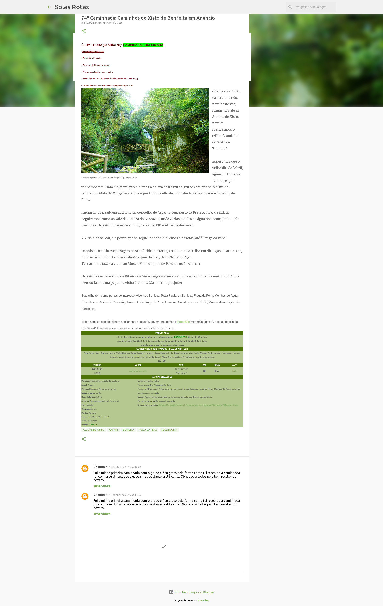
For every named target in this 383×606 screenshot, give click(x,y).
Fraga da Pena (148, 429)
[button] (83, 31)
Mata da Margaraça (213, 405)
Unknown (100, 467)
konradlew (203, 600)
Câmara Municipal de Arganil (171, 405)
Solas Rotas (72, 6)
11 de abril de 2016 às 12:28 (125, 467)
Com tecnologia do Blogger (194, 592)
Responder (102, 486)
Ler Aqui (93, 425)
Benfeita (128, 429)
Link (234, 371)
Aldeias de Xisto (230, 405)
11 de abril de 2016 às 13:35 (125, 494)
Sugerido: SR (169, 429)
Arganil (113, 429)
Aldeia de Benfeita (138, 371)
